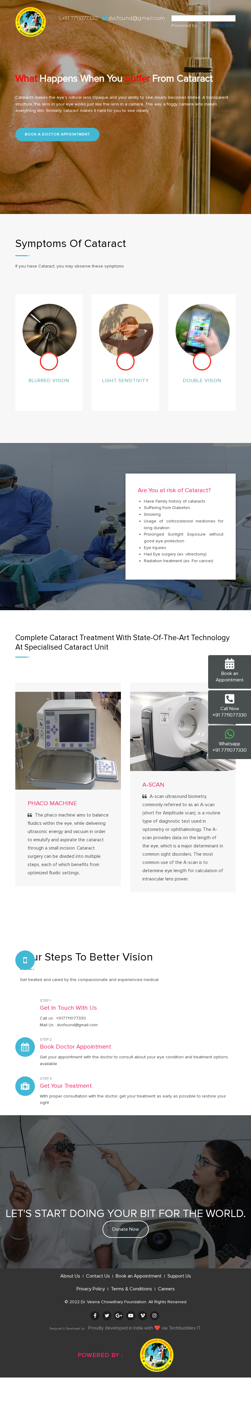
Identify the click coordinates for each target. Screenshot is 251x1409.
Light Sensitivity (125, 381)
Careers (166, 1289)
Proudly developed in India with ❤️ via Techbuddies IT (144, 1328)
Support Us (179, 1276)
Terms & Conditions (132, 1289)
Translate (222, 25)
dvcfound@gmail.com (136, 18)
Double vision (202, 381)
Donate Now (125, 1229)
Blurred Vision (49, 381)
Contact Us (98, 1276)
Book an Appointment (139, 1276)
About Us (70, 1276)
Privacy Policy (91, 1289)
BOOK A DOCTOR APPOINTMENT (57, 134)
